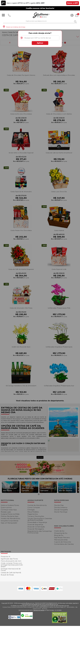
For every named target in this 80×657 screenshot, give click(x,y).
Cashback (72, 15)
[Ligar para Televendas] (9, 15)
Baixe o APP (72, 3)
